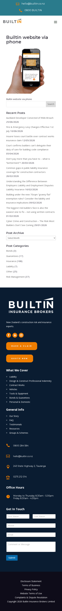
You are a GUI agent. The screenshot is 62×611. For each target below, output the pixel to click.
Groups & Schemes (18, 432)
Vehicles (13, 389)
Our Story (14, 416)
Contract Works (17, 385)
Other (9, 271)
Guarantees (12, 255)
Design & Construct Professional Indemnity (30, 380)
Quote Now (19, 358)
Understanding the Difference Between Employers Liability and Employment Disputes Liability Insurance (30, 185)
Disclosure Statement (31, 581)
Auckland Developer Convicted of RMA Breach (29, 117)
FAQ (11, 420)
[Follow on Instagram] (21, 335)
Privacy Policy (31, 589)
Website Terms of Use (31, 593)
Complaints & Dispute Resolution (31, 597)
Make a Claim (21, 346)
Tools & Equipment (18, 393)
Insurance (11, 261)
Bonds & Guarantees (19, 397)
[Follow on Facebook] (8, 335)
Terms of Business (31, 585)
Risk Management (15, 276)
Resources (14, 428)
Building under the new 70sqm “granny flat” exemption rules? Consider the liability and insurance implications (28, 198)
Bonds (9, 250)
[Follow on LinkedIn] (14, 335)
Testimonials (15, 424)
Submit (11, 557)
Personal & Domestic (19, 401)
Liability (10, 266)
